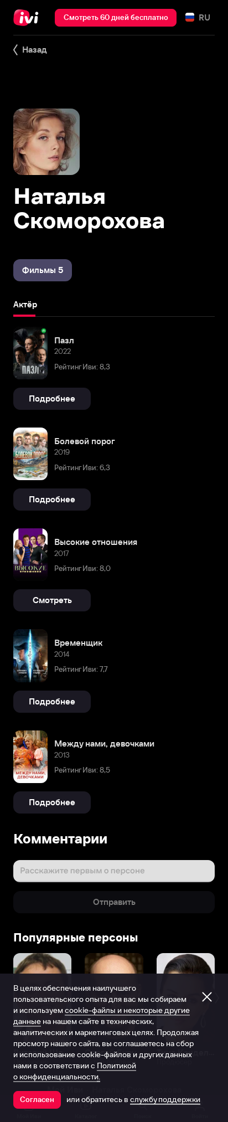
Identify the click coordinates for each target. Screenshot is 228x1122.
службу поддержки (165, 1099)
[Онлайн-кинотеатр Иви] (28, 18)
